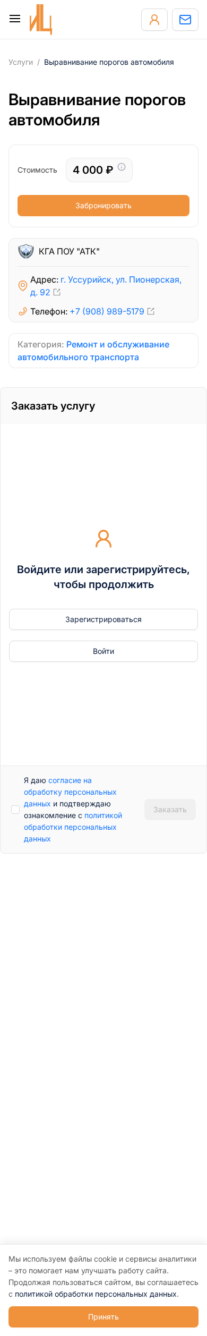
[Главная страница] (41, 19)
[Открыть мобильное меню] (14, 19)
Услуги (20, 61)
